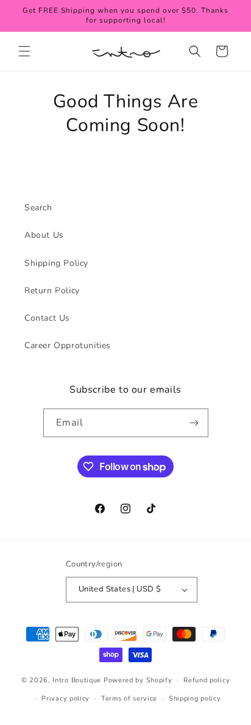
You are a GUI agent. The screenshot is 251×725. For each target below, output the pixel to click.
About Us (44, 235)
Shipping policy (195, 698)
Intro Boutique (76, 679)
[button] (24, 51)
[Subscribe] (194, 423)
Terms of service (129, 698)
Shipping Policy (56, 263)
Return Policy (52, 290)
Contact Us (47, 318)
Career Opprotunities (67, 345)
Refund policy (206, 680)
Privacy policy (65, 698)
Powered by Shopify (138, 679)
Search (38, 207)
